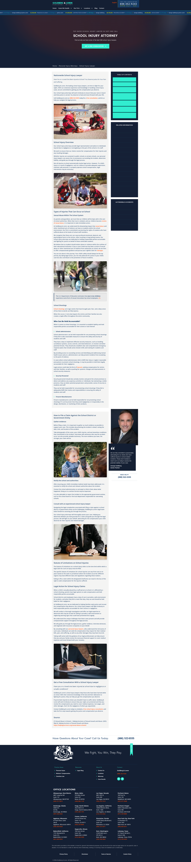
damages (100, 250)
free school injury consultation (93, 709)
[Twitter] (122, 778)
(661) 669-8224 (58, 839)
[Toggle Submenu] (71, 8)
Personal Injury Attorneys (68, 66)
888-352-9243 (128, 3)
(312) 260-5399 (79, 837)
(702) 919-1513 (100, 801)
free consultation (92, 98)
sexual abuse (100, 226)
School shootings (59, 309)
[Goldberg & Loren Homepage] (63, 3)
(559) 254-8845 (79, 824)
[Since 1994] (131, 749)
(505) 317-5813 (58, 801)
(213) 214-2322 (100, 814)
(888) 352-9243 (121, 774)
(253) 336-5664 (100, 839)
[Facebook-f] (118, 778)
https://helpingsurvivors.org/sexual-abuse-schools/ (70, 725)
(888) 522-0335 (74, 98)
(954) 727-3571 (100, 826)
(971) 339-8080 (122, 814)
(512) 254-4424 (122, 839)
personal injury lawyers (75, 629)
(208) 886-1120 (79, 801)
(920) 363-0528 (58, 826)
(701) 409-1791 (79, 812)
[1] (99, 298)
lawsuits (79, 367)
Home (55, 66)
